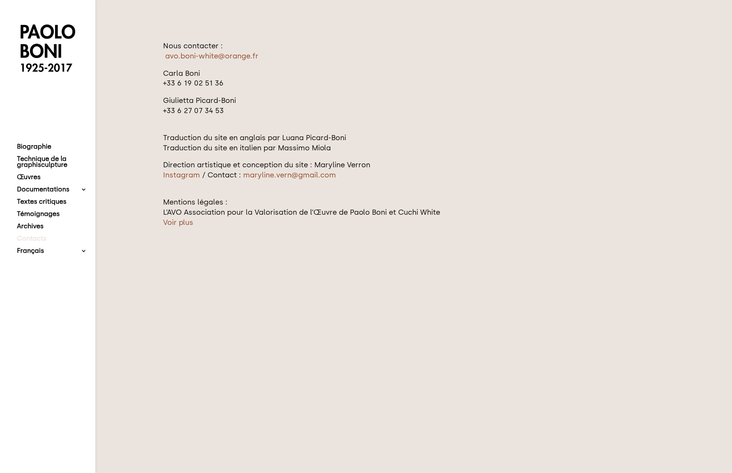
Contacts (32, 238)
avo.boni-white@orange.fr (212, 56)
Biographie (34, 147)
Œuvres (29, 177)
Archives (30, 226)
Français (30, 251)
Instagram (182, 175)
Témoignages (38, 214)
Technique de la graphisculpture (42, 162)
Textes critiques (42, 202)
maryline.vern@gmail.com (289, 175)
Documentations (43, 189)
